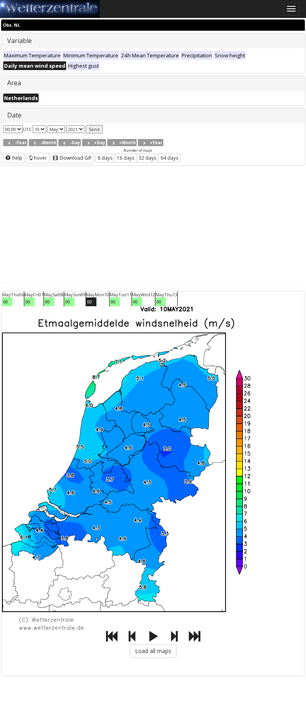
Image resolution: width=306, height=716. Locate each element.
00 (5, 302)
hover (40, 158)
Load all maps (153, 651)
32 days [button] (147, 158)
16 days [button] (125, 158)
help (16, 158)
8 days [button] (105, 158)
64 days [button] (169, 158)
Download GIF (75, 158)
